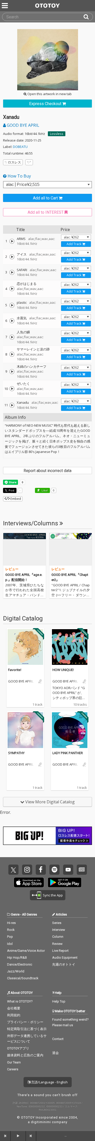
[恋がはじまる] (12, 288)
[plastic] (12, 305)
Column (57, 937)
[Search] (88, 17)
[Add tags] (29, 162)
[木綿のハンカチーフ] (12, 371)
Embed (15, 498)
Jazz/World (15, 971)
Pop (10, 937)
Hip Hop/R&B (17, 957)
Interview (58, 930)
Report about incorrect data (47, 470)
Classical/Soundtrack (23, 978)
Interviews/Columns (31, 523)
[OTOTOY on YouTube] (68, 870)
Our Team (14, 1062)
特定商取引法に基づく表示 (27, 1029)
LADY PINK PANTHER (67, 753)
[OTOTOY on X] (13, 870)
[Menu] (5, 5)
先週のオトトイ (63, 964)
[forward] (31, 1136)
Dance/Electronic (19, 964)
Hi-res (11, 923)
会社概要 (13, 1008)
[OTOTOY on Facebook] (41, 870)
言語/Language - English (49, 1082)
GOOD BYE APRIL (22, 125)
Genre (15, 914)
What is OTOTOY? (20, 1001)
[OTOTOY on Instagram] (27, 870)
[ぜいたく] (12, 388)
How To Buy (19, 176)
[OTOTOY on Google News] (82, 870)
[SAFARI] (12, 272)
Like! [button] (44, 490)
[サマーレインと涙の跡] (12, 354)
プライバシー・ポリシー (25, 1022)
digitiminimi (41, 1122)
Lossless (56, 133)
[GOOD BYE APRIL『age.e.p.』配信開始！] (24, 549)
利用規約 (13, 1015)
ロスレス (14, 162)
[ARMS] (12, 241)
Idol (10, 944)
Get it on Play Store (65, 882)
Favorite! (14, 669)
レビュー (11, 569)
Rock (11, 930)
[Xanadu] (12, 405)
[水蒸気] (12, 321)
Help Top (58, 1001)
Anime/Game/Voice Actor (26, 951)
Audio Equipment (65, 957)
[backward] (5, 1136)
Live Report (60, 951)
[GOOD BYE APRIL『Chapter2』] (70, 549)
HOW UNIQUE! (63, 669)
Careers (12, 1069)
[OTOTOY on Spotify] (54, 870)
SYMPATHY (16, 753)
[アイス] (12, 257)
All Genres (29, 914)
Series (56, 923)
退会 (55, 1053)
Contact (58, 1039)
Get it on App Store (29, 882)
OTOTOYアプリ (18, 1048)
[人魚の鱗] (12, 337)
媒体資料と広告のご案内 (25, 1055)
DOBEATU (20, 146)
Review (57, 944)
